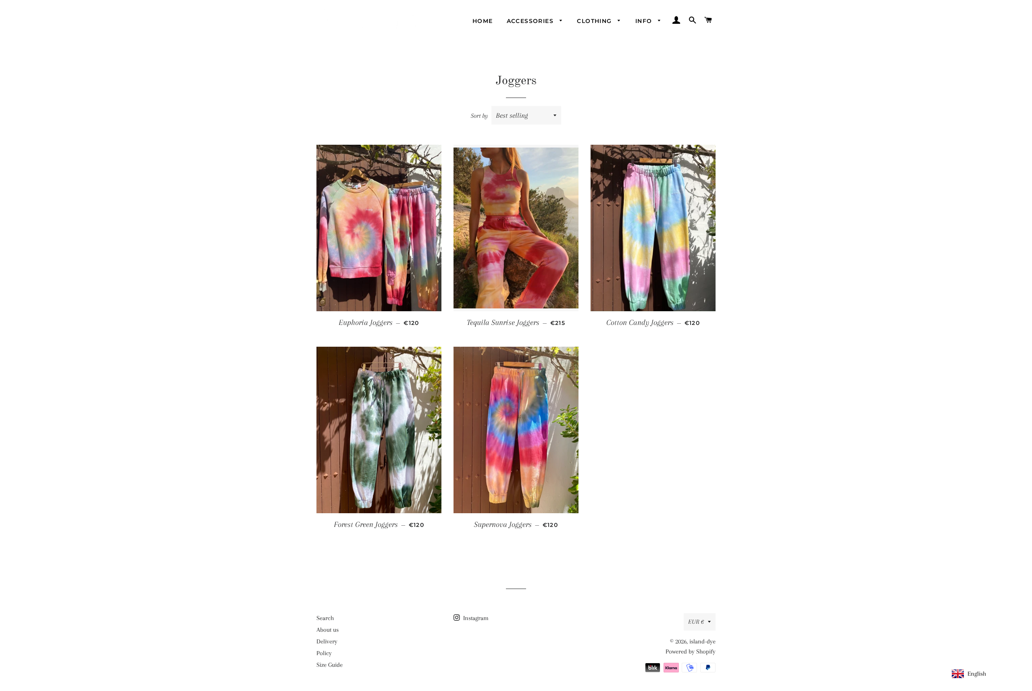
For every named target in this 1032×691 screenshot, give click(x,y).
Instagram (475, 618)
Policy (324, 653)
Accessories (531, 21)
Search (325, 618)
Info (644, 21)
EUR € (696, 621)
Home (482, 21)
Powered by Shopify (691, 651)
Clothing (595, 21)
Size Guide (329, 664)
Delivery (326, 641)
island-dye (702, 641)
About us (327, 629)
